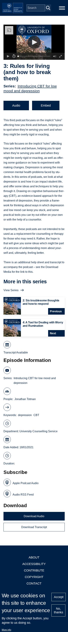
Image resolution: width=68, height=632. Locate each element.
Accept (58, 597)
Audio (16, 105)
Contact (34, 583)
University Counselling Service (38, 431)
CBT (36, 415)
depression (25, 415)
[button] (34, 42)
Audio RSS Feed (23, 494)
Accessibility (34, 564)
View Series (10, 290)
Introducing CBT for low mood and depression (35, 380)
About (34, 557)
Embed (46, 105)
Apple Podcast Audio (26, 483)
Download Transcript (34, 527)
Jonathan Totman (25, 399)
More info (6, 629)
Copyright (34, 577)
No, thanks (58, 610)
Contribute (34, 570)
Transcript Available (15, 352)
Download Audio (34, 516)
